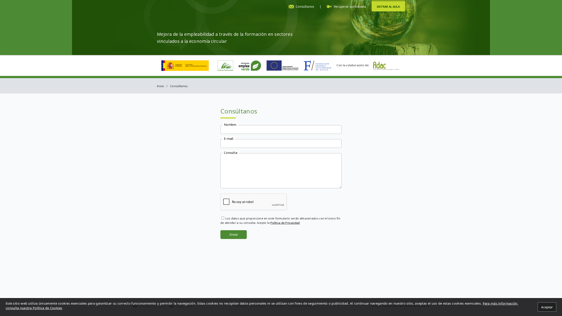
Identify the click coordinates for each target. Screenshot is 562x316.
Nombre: (230, 124)
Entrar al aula (388, 7)
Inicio (160, 86)
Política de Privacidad (285, 223)
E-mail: (229, 138)
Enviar (233, 234)
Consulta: (231, 152)
